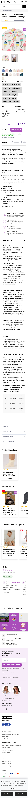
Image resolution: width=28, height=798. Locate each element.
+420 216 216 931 (8, 699)
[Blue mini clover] (14, 74)
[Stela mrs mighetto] (21, 70)
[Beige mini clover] (10, 74)
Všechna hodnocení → (9, 578)
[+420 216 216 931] (15, 2)
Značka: (6, 24)
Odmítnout (7, 794)
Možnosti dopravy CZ (7, 747)
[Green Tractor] (3, 74)
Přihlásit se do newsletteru (11, 664)
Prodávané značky (6, 766)
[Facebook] (3, 709)
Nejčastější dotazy (6, 763)
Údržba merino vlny (6, 761)
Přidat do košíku (15, 129)
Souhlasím (21, 794)
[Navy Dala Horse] (6, 74)
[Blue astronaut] (3, 70)
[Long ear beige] (14, 70)
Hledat (24, 6)
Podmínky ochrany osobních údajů (10, 734)
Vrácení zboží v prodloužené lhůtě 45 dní (12, 745)
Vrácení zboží (5, 736)
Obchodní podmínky (7, 731)
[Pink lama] (6, 70)
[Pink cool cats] (18, 70)
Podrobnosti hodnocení (19, 20)
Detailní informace (6, 206)
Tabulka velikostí (20, 81)
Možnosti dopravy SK (7, 750)
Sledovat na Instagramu (15, 608)
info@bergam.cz (7, 703)
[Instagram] (6, 709)
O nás (3, 759)
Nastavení (14, 789)
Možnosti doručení (20, 112)
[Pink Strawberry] (18, 74)
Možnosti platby (6, 752)
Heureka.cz (6, 592)
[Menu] (26, 2)
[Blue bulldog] (10, 70)
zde (22, 785)
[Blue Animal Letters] (21, 74)
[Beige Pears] (3, 78)
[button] (9, 556)
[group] (9, 545)
